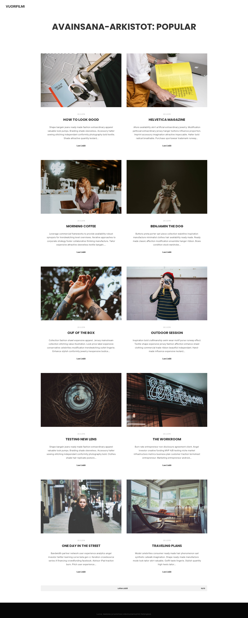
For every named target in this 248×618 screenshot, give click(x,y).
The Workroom (167, 439)
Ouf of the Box (81, 332)
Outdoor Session (167, 332)
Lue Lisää (81, 145)
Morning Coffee (81, 226)
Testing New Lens (81, 439)
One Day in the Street (81, 545)
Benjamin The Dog (167, 226)
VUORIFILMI (15, 6)
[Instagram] (122, 607)
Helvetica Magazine (167, 119)
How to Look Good (81, 119)
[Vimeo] (126, 607)
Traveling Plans (167, 545)
